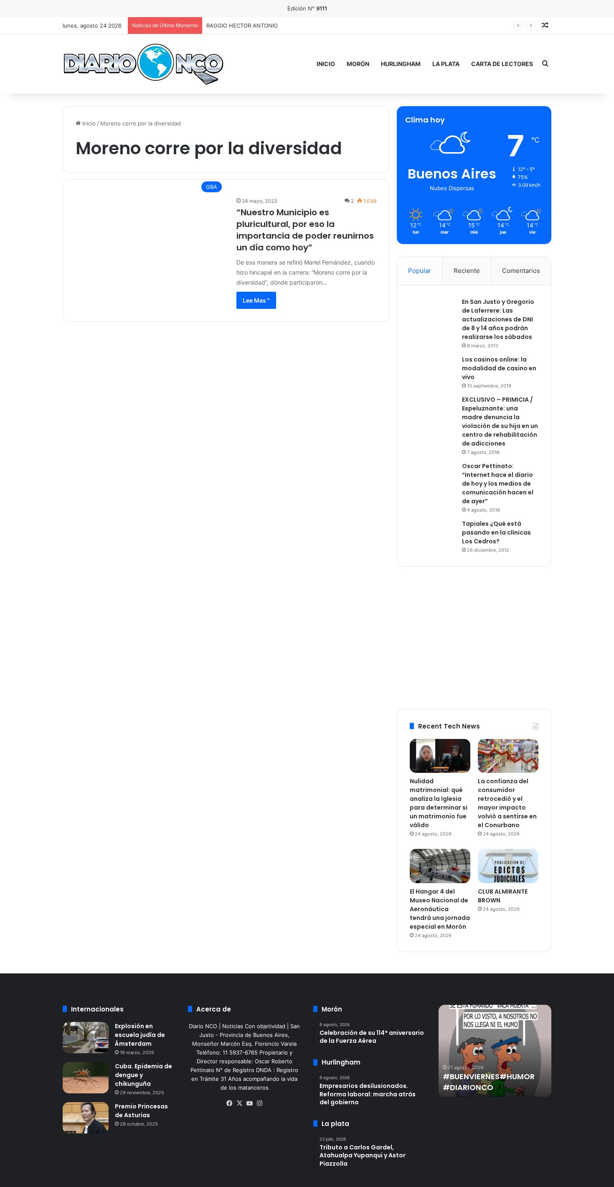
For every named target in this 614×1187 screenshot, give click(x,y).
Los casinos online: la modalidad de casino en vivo (499, 368)
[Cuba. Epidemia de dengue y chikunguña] (86, 1077)
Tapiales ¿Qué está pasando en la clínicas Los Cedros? (496, 532)
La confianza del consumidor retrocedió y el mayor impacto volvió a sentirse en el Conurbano (507, 803)
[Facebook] (229, 1103)
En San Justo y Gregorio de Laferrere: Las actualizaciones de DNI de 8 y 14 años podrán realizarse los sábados (498, 319)
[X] (239, 1103)
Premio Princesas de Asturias (141, 1110)
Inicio (326, 63)
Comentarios (521, 271)
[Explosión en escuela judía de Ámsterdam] (86, 1037)
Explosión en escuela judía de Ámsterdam (140, 1035)
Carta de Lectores (502, 63)
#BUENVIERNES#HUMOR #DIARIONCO (489, 1081)
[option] (495, 1051)
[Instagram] (259, 1103)
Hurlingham (401, 63)
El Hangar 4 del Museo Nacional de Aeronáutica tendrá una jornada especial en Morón (440, 909)
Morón (358, 63)
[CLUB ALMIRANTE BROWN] (508, 866)
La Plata (445, 63)
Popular (419, 271)
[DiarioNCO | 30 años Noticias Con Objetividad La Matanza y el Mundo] (143, 63)
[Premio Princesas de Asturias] (86, 1118)
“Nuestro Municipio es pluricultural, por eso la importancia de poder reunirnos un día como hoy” (305, 229)
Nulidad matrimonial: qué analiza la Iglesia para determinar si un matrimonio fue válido (438, 803)
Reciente (467, 271)
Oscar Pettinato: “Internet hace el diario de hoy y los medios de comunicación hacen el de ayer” (497, 483)
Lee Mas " (256, 300)
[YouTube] (249, 1103)
